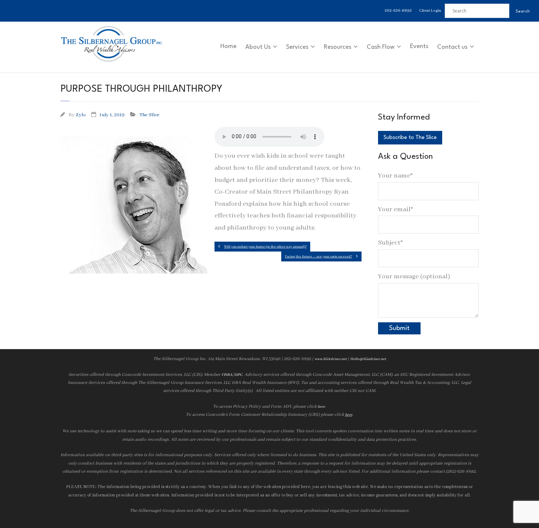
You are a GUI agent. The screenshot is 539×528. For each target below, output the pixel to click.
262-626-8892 (398, 10)
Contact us (452, 47)
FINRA (226, 375)
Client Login (430, 10)
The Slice (149, 115)
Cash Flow (381, 47)
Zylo (81, 115)
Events (419, 46)
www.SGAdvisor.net (330, 359)
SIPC (238, 375)
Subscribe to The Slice (410, 137)
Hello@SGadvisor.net (368, 359)
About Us (258, 47)
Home (228, 46)
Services (297, 47)
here (321, 406)
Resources (337, 47)
